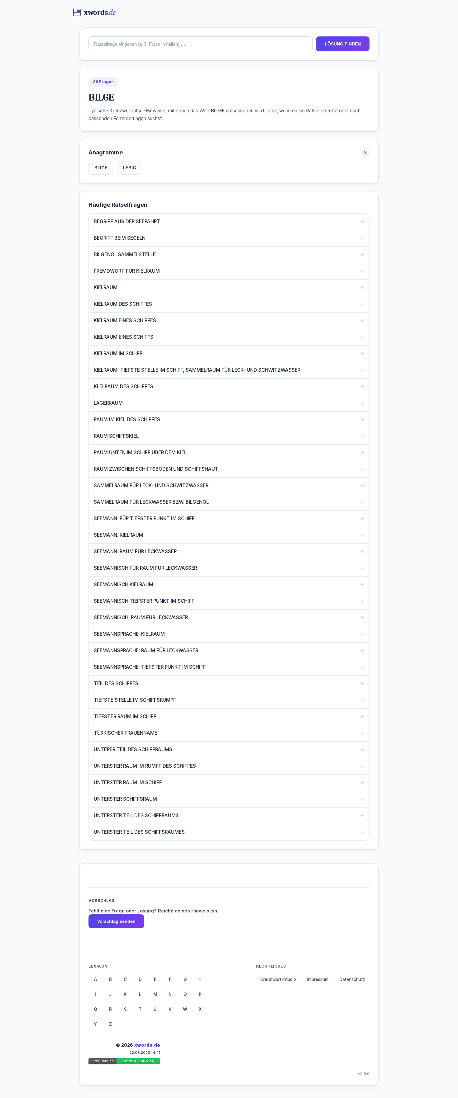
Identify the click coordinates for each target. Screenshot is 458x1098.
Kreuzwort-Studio (278, 979)
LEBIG (129, 167)
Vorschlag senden (116, 921)
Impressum (317, 979)
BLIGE (100, 167)
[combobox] (200, 43)
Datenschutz (352, 979)
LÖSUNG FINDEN (343, 43)
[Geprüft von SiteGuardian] (124, 1062)
